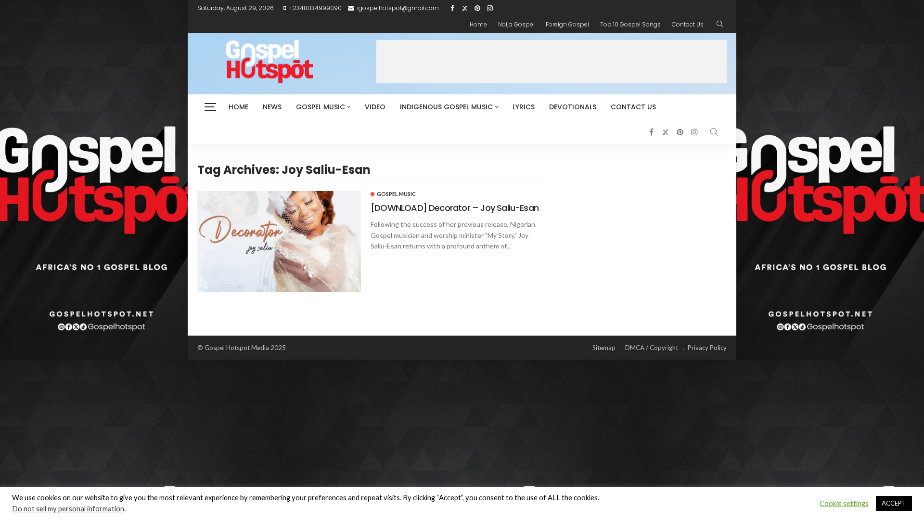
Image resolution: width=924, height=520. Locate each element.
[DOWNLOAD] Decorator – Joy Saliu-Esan (455, 208)
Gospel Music (320, 107)
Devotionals (572, 107)
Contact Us (688, 24)
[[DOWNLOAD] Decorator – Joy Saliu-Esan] (279, 241)
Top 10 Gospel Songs (630, 24)
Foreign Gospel (567, 24)
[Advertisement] (551, 61)
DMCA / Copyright (651, 347)
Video (375, 107)
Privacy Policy (707, 347)
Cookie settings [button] (844, 503)
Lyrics (524, 107)
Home (478, 24)
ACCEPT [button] (894, 503)
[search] (720, 24)
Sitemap (604, 347)
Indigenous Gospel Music (446, 107)
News (272, 107)
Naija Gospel (516, 24)
